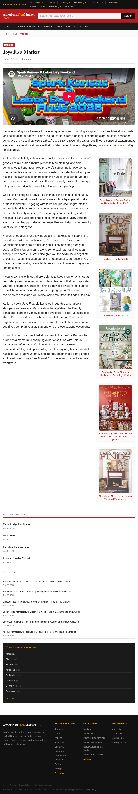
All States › (69, 6)
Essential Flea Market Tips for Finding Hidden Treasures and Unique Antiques (41, 621)
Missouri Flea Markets (94, 737)
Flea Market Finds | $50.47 (115, 315)
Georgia (59, 768)
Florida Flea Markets (93, 754)
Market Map (64, 26)
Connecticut (37, 6)
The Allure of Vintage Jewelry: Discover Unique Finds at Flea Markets (36, 581)
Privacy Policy (119, 742)
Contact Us (117, 733)
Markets (24, 33)
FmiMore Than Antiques (16, 547)
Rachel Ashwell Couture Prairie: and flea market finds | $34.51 (115, 201)
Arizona (65, 2)
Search (128, 15)
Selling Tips (81, 26)
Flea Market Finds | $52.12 (115, 258)
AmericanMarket (19, 15)
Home (8, 26)
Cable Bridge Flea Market (17, 524)
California (97, 2)
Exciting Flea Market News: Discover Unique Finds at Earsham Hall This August (41, 611)
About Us (116, 729)
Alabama (36, 2)
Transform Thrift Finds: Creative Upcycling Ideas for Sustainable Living (37, 591)
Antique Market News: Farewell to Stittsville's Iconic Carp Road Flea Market (39, 631)
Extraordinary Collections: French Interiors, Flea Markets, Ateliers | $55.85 (115, 436)
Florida (58, 764)
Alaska (51, 2)
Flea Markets (89, 733)
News (14, 33)
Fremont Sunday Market (16, 558)
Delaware (55, 6)
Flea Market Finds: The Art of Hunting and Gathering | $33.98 (115, 374)
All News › (88, 758)
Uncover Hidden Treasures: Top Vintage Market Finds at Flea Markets (36, 601)
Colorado (113, 2)
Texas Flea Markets (92, 742)
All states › (11, 698)
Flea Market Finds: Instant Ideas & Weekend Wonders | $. (115, 497)
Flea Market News (24, 26)
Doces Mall (9, 535)
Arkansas (80, 2)
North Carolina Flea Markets (93, 748)
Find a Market (46, 26)
